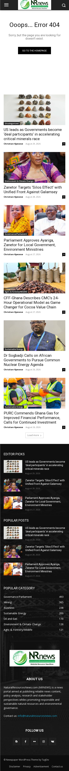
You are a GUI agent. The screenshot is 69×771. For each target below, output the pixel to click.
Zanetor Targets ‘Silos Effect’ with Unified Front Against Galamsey (33, 189)
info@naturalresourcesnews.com (37, 716)
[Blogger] (16, 741)
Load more (33, 435)
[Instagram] (43, 741)
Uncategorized (12, 123)
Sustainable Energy (14, 349)
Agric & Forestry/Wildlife (16, 291)
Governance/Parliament (16, 234)
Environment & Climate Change (19, 181)
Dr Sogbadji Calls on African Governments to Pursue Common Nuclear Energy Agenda (32, 360)
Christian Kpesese (13, 143)
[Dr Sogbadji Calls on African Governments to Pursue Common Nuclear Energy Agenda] (34, 335)
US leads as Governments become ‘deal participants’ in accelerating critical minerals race (33, 134)
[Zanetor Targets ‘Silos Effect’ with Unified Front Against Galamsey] (34, 167)
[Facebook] (25, 741)
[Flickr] (34, 741)
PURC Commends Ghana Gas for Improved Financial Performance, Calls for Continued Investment (32, 418)
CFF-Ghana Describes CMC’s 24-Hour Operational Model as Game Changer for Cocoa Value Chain (32, 302)
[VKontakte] (52, 741)
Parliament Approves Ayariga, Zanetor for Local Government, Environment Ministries (30, 245)
